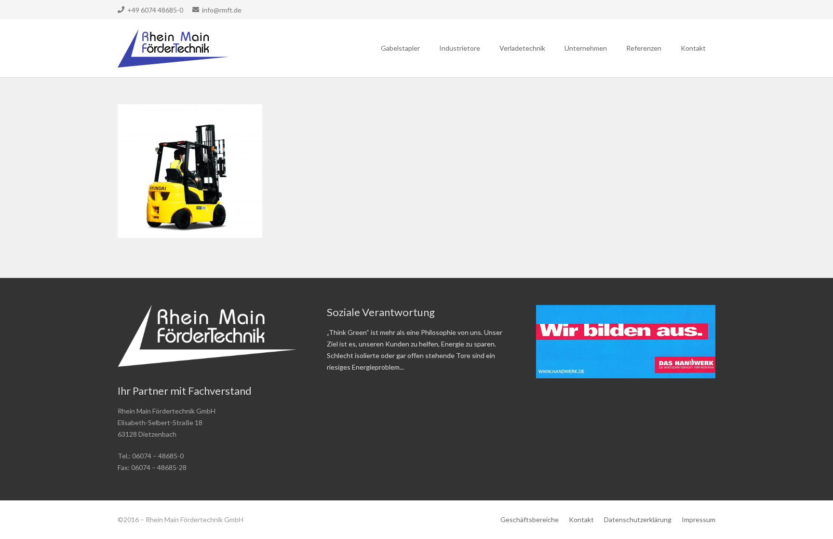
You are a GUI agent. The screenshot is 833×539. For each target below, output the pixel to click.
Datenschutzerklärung (638, 519)
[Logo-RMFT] (173, 48)
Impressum (698, 519)
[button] (424, 48)
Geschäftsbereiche (529, 519)
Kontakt (581, 519)
